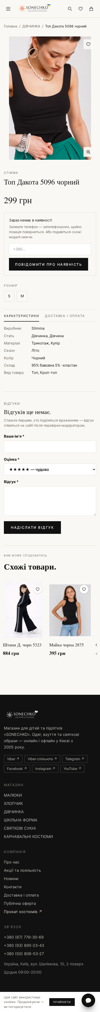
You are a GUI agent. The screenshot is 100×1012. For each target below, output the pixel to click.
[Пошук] (70, 9)
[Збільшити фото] (88, 152)
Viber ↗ (13, 759)
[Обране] (80, 9)
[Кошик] (91, 9)
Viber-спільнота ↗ (42, 759)
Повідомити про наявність (48, 264)
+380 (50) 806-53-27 (24, 953)
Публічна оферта (20, 903)
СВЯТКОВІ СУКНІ (20, 828)
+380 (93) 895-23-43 (24, 945)
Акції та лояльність (22, 870)
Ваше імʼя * (14, 436)
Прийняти (62, 1002)
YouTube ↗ (72, 768)
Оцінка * (11, 459)
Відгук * (11, 481)
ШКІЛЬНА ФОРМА (20, 820)
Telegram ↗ (74, 759)
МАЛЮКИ (13, 795)
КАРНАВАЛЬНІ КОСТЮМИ (28, 836)
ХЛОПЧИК (13, 803)
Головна (10, 26)
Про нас (11, 862)
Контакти (13, 886)
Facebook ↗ (17, 768)
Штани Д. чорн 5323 (22, 645)
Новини (11, 878)
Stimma (11, 173)
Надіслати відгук (32, 527)
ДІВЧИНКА (31, 26)
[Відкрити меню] (8, 8)
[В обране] (88, 44)
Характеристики (21, 316)
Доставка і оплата (65, 316)
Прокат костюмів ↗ (23, 911)
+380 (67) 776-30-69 (24, 937)
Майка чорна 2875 (66, 645)
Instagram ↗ (45, 768)
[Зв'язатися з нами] (88, 1000)
